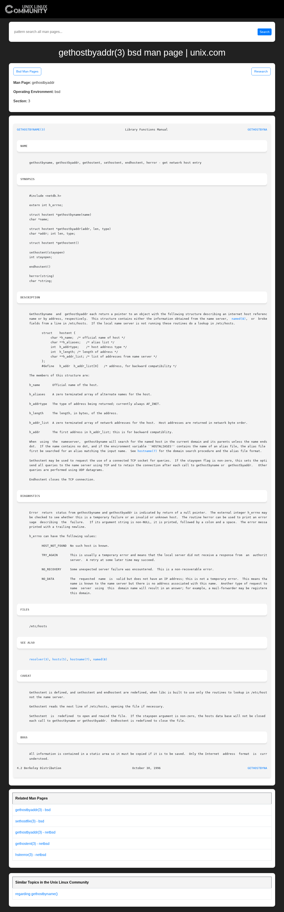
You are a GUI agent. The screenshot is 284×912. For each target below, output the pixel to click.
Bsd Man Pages (27, 71)
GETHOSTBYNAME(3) (31, 129)
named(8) (239, 318)
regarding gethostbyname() (36, 894)
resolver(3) (39, 659)
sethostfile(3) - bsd (29, 821)
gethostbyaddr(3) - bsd (33, 810)
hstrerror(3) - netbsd (30, 855)
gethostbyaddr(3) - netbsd (35, 832)
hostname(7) (147, 451)
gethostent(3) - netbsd (32, 844)
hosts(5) (59, 659)
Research (261, 71)
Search (265, 32)
